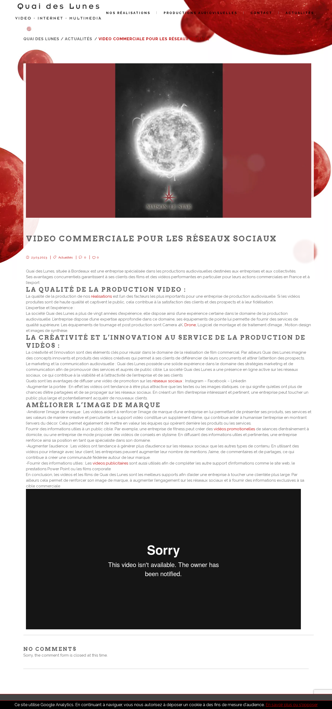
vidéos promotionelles (235, 429)
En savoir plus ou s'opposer (292, 704)
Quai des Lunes (41, 39)
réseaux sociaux (167, 381)
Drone (190, 325)
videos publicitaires (110, 463)
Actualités (78, 39)
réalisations (101, 296)
